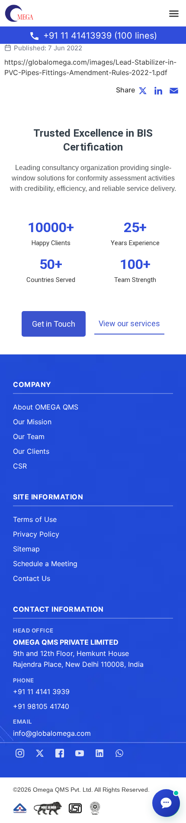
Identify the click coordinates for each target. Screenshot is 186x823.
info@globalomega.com (52, 733)
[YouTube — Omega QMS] (80, 753)
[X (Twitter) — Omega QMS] (40, 753)
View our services (129, 323)
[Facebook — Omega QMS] (60, 753)
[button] (174, 13)
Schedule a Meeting (45, 563)
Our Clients (31, 451)
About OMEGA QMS (45, 407)
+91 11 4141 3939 (41, 691)
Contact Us (31, 578)
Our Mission (32, 421)
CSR (20, 466)
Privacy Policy (36, 534)
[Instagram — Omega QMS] (20, 753)
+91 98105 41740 (41, 706)
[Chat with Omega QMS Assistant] (166, 803)
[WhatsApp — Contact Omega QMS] (119, 753)
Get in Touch (53, 323)
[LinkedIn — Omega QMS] (99, 753)
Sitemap (26, 548)
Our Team (29, 436)
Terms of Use (35, 519)
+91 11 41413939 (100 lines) (100, 35)
